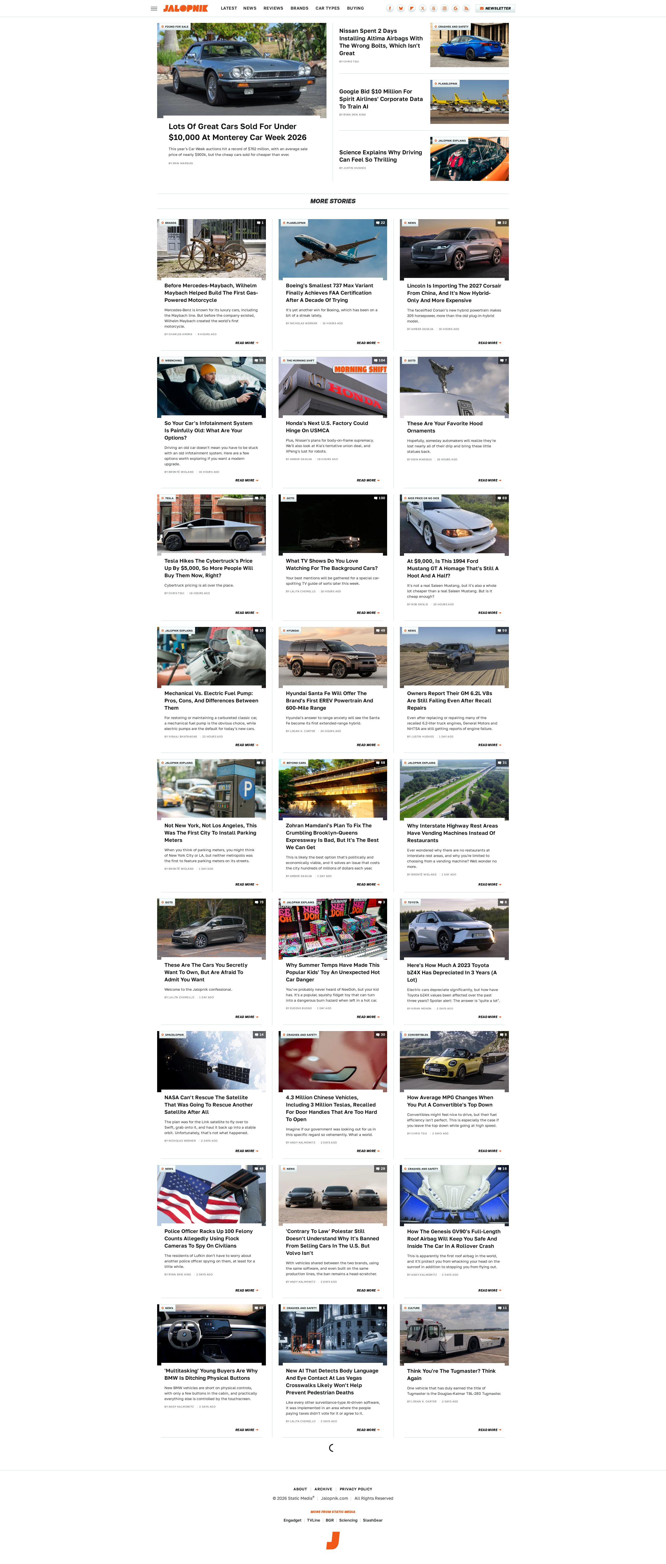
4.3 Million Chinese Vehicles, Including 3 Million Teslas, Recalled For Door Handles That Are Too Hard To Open (331, 1108)
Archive (323, 1489)
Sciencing (348, 1520)
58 (383, 763)
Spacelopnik (174, 1034)
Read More (244, 343)
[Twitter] (423, 8)
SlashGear (373, 1520)
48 (261, 1169)
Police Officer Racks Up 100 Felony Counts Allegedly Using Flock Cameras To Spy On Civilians (208, 1238)
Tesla (169, 498)
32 (504, 223)
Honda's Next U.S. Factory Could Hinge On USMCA (327, 427)
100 (382, 498)
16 (505, 1169)
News (250, 8)
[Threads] (434, 8)
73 (262, 902)
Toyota (413, 902)
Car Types (328, 8)
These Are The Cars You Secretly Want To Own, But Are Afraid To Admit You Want (206, 972)
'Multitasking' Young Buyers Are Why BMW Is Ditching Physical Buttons (211, 1374)
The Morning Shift (300, 360)
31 (505, 763)
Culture (414, 1307)
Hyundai (293, 630)
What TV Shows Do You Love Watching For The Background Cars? (332, 564)
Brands (300, 8)
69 (504, 498)
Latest (229, 8)
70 (262, 498)
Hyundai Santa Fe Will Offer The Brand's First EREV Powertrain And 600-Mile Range (329, 700)
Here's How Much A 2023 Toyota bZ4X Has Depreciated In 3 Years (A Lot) (452, 972)
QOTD (411, 360)
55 (261, 361)
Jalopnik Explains (452, 140)
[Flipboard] (412, 8)
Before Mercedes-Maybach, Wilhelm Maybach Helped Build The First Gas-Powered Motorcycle (211, 292)
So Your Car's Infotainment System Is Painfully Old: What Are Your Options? (208, 430)
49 (383, 630)
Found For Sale (176, 26)
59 (504, 630)
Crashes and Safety (453, 26)
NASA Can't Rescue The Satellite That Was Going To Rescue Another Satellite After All (208, 1104)
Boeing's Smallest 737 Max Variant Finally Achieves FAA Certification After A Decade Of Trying (329, 292)
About (300, 1489)
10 (262, 630)
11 (505, 1308)
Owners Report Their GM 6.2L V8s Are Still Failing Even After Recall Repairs (449, 700)
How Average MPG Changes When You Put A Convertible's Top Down (450, 1101)
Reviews (274, 8)
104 (382, 361)
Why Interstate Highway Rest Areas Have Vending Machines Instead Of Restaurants (452, 833)
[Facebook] (390, 8)
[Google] (455, 8)
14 (262, 1035)
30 (383, 1035)
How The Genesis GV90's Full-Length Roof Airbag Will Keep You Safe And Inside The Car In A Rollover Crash (454, 1238)
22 (383, 223)
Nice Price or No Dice (423, 498)
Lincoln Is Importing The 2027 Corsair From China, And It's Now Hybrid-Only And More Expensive (454, 293)
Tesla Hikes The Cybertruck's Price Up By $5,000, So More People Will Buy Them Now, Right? (208, 568)
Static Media (300, 1498)
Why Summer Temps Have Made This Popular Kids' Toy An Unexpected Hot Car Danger (333, 972)
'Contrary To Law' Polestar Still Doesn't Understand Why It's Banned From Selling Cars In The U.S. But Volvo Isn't (332, 1242)
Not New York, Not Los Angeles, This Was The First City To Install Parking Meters (210, 832)
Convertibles (418, 1034)
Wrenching (173, 360)
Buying (355, 8)
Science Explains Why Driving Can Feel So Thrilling (380, 156)
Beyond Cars (296, 762)
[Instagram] (445, 8)
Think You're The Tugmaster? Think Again (451, 1374)
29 (383, 1169)
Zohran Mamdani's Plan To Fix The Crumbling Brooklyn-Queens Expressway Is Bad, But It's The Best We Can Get (332, 836)
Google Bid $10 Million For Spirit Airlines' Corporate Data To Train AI (381, 99)
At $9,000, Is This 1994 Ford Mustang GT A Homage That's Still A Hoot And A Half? (453, 568)
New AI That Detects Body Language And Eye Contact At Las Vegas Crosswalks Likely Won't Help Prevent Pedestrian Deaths (332, 1382)
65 (261, 1308)
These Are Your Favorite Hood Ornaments (445, 427)
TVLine (313, 1520)
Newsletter (498, 8)
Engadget (293, 1520)
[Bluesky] (401, 8)
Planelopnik (447, 83)
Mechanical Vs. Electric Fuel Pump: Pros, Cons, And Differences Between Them (211, 700)
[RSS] (466, 8)
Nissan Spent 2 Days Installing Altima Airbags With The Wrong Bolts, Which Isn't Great (381, 41)
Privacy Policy (356, 1489)
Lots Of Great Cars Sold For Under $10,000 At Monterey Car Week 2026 (238, 132)
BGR (330, 1520)
